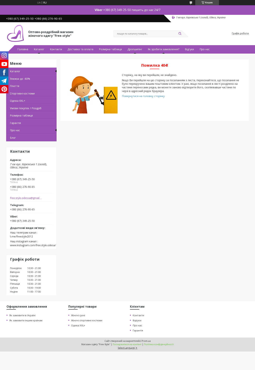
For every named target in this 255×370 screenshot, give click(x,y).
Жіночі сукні (78, 315)
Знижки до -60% (20, 78)
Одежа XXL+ (78, 325)
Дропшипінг (135, 49)
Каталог (39, 49)
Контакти (56, 49)
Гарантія (15, 123)
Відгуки (189, 49)
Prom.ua (146, 341)
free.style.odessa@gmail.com (26, 198)
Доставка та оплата (80, 49)
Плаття (14, 86)
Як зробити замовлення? (163, 49)
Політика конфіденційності (159, 344)
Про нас (205, 49)
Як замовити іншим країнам (25, 320)
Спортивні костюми (22, 93)
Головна (22, 49)
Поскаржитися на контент (127, 344)
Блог (13, 137)
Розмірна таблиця (110, 49)
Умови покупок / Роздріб (25, 108)
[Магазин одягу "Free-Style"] (15, 33)
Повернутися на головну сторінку (143, 96)
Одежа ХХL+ (17, 100)
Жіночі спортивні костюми (86, 320)
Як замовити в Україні (22, 315)
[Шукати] (180, 33)
